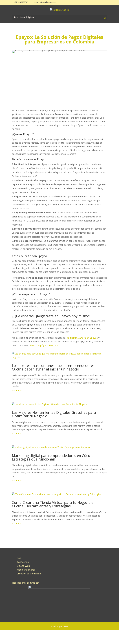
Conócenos (23, 561)
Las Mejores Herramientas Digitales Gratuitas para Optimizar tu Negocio (54, 414)
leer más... (17, 389)
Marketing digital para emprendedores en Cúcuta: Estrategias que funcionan (53, 457)
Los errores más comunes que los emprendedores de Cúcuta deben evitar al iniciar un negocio (55, 367)
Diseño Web (23, 565)
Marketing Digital (26, 569)
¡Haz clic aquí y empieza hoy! (44, 345)
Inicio (19, 558)
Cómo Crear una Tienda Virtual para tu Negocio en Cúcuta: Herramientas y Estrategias (53, 504)
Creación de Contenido (29, 573)
